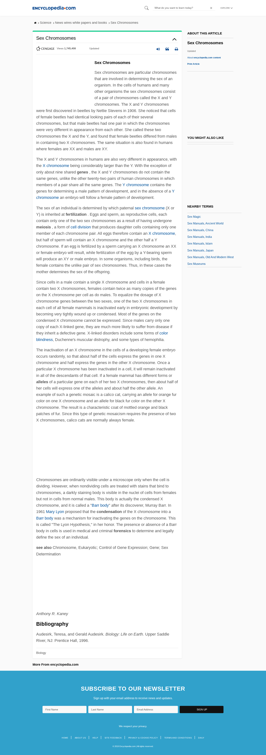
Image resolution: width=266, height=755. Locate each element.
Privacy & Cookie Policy (143, 738)
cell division (81, 227)
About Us (80, 738)
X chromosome (56, 165)
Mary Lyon (55, 511)
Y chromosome (136, 185)
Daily (201, 738)
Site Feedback (113, 738)
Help (95, 738)
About (204, 57)
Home (65, 738)
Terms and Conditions (178, 738)
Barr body (100, 505)
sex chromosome (150, 208)
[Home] (54, 8)
